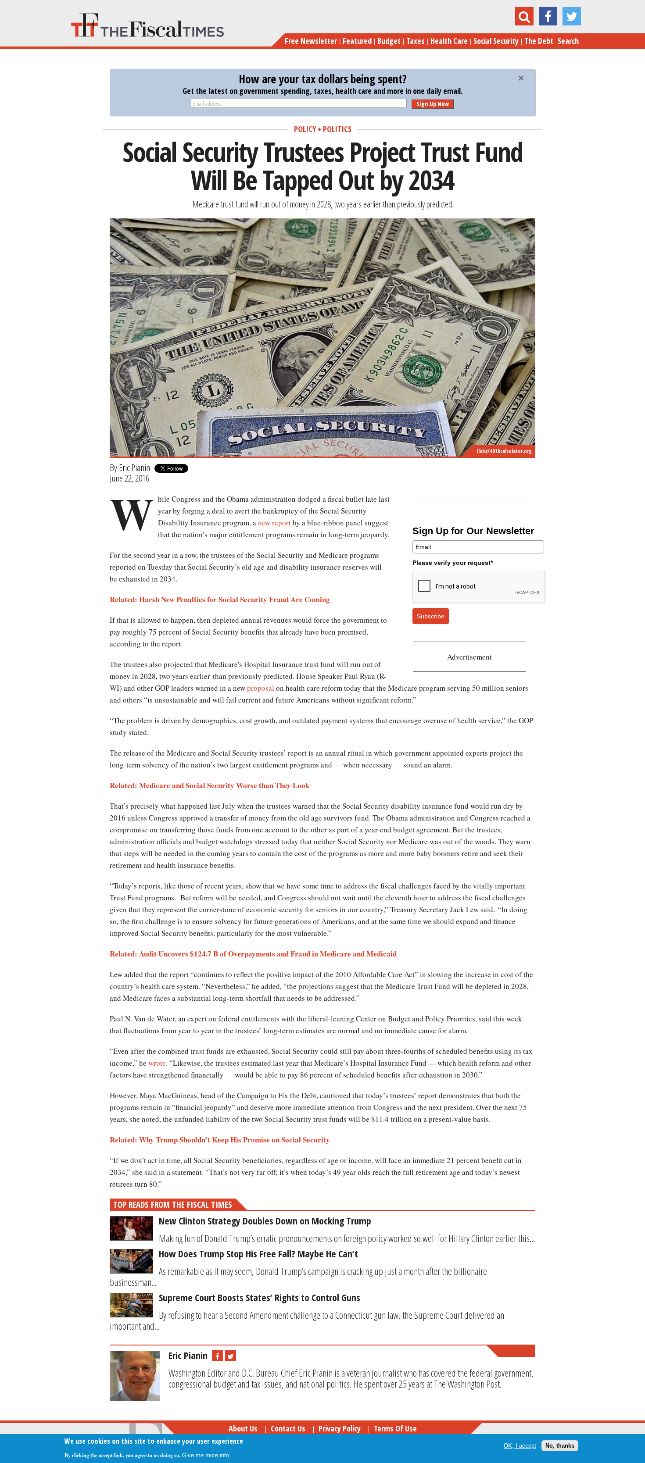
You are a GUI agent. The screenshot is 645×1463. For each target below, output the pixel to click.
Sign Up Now (432, 104)
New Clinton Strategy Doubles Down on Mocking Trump (265, 1220)
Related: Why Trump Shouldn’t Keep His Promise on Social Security (220, 1139)
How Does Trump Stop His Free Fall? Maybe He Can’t (258, 1253)
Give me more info (205, 1455)
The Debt (538, 41)
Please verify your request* (452, 562)
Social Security (496, 41)
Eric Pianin (134, 467)
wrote (157, 1063)
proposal (260, 688)
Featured (357, 41)
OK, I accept (520, 1445)
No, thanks (559, 1445)
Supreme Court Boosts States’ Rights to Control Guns (259, 1297)
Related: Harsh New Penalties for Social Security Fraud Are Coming (220, 599)
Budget (389, 41)
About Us (243, 1428)
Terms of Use (395, 1428)
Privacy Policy (340, 1428)
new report (274, 522)
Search (568, 41)
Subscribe (430, 616)
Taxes (415, 41)
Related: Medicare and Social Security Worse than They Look (209, 785)
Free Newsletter (311, 41)
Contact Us (288, 1428)
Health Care (449, 41)
